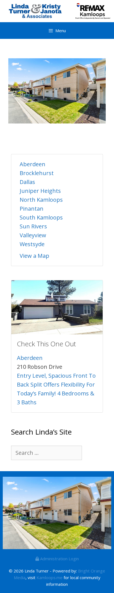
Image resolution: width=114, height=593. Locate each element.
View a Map (34, 255)
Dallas (27, 182)
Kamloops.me (50, 577)
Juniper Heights (40, 191)
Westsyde (32, 244)
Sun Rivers (33, 226)
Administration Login (59, 558)
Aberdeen (32, 164)
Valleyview (33, 235)
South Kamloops (41, 217)
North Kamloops (41, 199)
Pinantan (31, 208)
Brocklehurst (37, 173)
